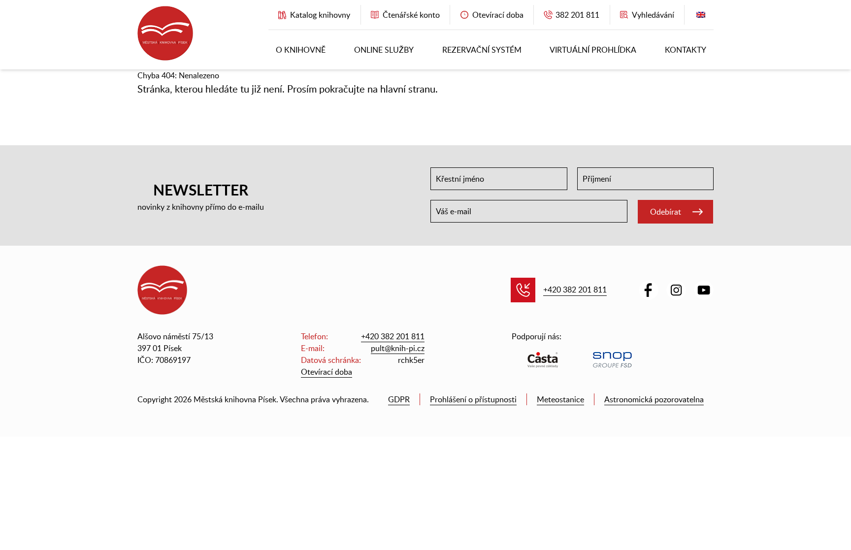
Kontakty (685, 49)
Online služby (384, 49)
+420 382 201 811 (575, 289)
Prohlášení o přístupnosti (473, 399)
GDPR (399, 399)
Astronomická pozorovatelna (654, 399)
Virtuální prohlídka (593, 49)
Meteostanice (560, 399)
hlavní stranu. (409, 89)
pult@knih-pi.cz (398, 348)
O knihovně (301, 49)
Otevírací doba (326, 371)
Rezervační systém (482, 49)
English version (700, 17)
